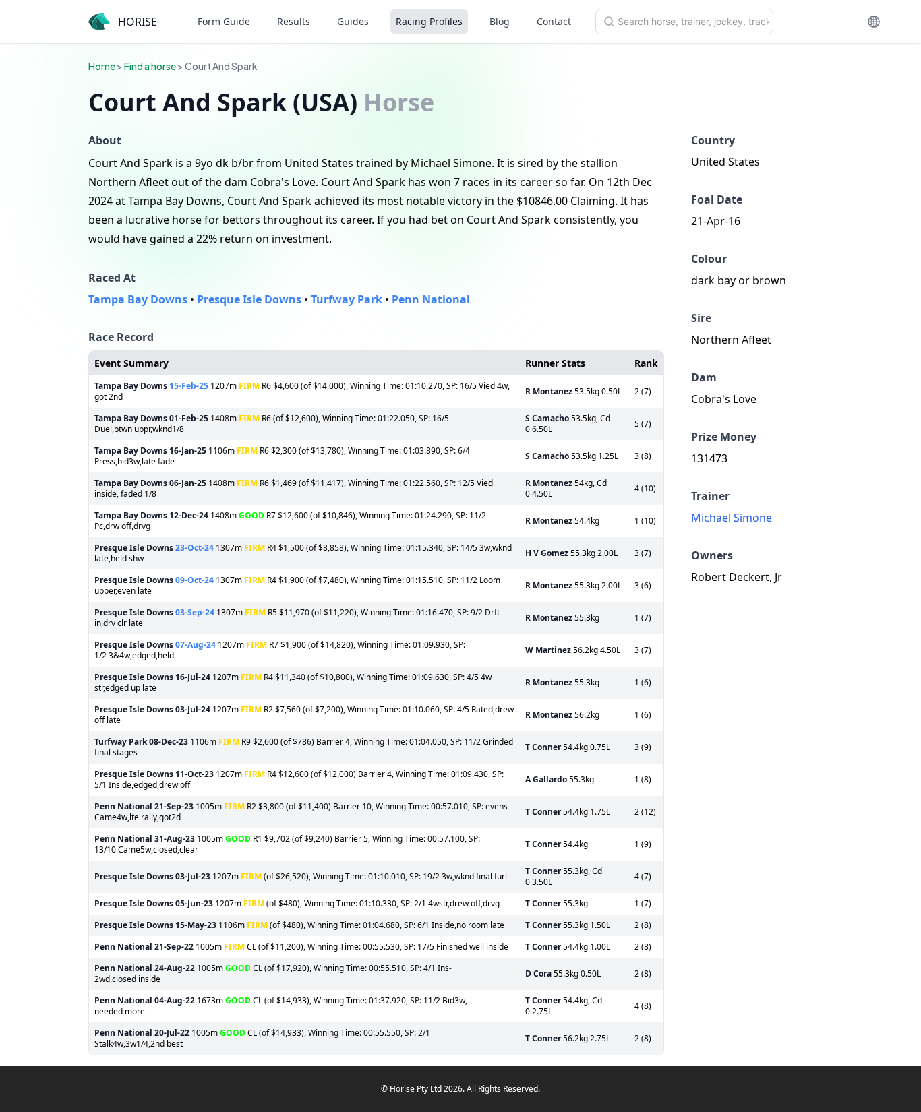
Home (101, 66)
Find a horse (150, 66)
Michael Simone (731, 517)
